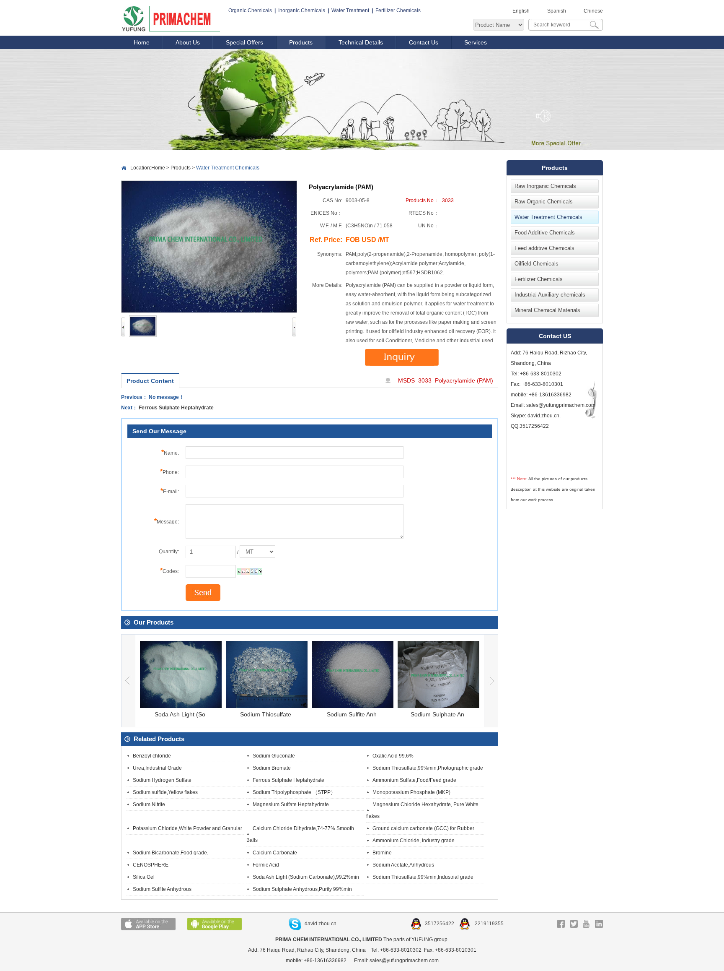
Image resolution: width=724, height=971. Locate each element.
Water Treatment (350, 10)
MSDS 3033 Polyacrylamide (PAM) (445, 380)
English (521, 11)
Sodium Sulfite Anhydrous (162, 889)
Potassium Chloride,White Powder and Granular (187, 828)
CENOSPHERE (150, 865)
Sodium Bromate (272, 768)
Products (301, 42)
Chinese (593, 11)
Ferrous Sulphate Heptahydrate (176, 408)
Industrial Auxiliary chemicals (550, 295)
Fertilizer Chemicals (398, 10)
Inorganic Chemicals (301, 10)
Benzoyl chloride (152, 756)
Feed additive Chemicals (544, 248)
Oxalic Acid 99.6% (393, 756)
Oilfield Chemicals (537, 263)
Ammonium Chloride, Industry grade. (414, 840)
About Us (188, 42)
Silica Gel (144, 877)
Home (142, 42)
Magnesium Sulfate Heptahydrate (291, 804)
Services (475, 42)
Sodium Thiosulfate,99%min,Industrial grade (422, 877)
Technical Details (361, 42)
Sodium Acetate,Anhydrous (403, 865)
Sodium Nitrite (149, 804)
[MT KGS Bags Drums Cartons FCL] (257, 552)
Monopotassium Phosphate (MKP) (411, 792)
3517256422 (440, 924)
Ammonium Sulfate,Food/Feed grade (414, 780)
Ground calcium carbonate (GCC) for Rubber (423, 828)
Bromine (382, 853)
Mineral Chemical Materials (547, 310)
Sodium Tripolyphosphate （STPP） (294, 792)
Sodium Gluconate (274, 756)
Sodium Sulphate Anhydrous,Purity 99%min (302, 889)
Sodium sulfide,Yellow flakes (165, 792)
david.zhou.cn (320, 924)
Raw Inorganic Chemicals (545, 186)
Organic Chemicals (250, 10)
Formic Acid (266, 865)
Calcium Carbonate (275, 853)
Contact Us (423, 42)
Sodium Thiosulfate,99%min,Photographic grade (427, 768)
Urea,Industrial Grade (157, 768)
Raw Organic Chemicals (544, 201)
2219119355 (488, 924)
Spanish (556, 11)
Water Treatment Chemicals (548, 217)
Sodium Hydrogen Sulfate (162, 780)
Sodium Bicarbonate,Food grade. (170, 853)
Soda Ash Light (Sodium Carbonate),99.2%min (306, 877)
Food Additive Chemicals (545, 232)
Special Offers (244, 42)
